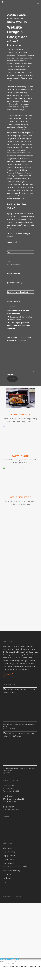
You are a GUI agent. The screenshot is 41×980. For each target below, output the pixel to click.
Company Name (17, 292)
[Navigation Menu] (38, 3)
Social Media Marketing (11, 871)
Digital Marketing (9, 852)
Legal (5, 882)
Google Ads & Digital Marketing (21, 317)
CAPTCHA (10, 374)
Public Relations (8, 863)
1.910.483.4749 (10, 807)
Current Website (13, 301)
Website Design (15, 320)
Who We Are (7, 848)
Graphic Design (8, 859)
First (8, 252)
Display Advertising (9, 856)
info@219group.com (12, 810)
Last (8, 261)
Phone (13, 273)
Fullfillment (7, 878)
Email (13, 264)
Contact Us (7, 874)
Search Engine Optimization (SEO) (22, 323)
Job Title (14, 283)
